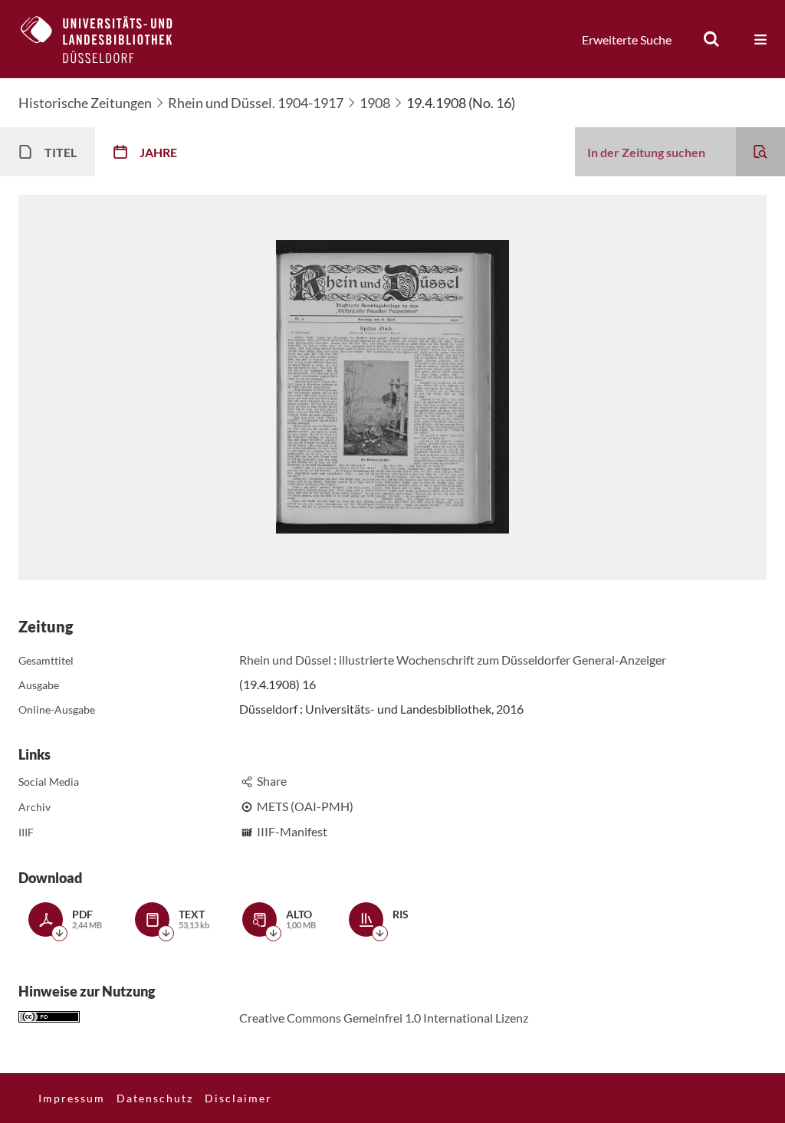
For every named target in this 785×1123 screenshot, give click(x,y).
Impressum (71, 1098)
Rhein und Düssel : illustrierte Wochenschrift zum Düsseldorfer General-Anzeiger (452, 659)
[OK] (711, 39)
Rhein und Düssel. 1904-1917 (255, 102)
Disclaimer (238, 1098)
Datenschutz (155, 1098)
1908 (375, 102)
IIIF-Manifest (292, 831)
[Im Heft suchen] (760, 151)
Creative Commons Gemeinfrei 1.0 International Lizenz (383, 1017)
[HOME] (108, 39)
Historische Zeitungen (85, 102)
